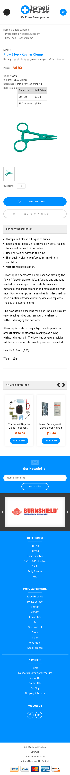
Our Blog (35, 688)
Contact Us (35, 683)
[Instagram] (38, 715)
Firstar (35, 607)
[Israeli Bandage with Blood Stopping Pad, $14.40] (50, 408)
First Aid (35, 546)
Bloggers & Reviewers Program (35, 673)
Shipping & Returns (35, 693)
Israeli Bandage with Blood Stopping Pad (50, 426)
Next (63, 385)
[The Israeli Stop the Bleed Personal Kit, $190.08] (19, 408)
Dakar (35, 632)
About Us (35, 678)
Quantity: (8, 186)
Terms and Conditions (35, 756)
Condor (35, 612)
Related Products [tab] (17, 385)
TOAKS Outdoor (35, 602)
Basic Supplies (35, 556)
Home (35, 668)
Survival (35, 551)
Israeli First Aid (35, 596)
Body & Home (35, 571)
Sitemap (35, 752)
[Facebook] (30, 715)
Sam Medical (35, 627)
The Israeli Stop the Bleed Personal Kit (19, 426)
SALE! (35, 566)
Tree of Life (35, 617)
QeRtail (45, 761)
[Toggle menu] (6, 12)
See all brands (35, 648)
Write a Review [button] (57, 59)
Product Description (19, 229)
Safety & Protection (35, 561)
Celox (35, 637)
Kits (35, 576)
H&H (35, 622)
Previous (58, 385)
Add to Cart (19, 441)
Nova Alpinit (35, 643)
